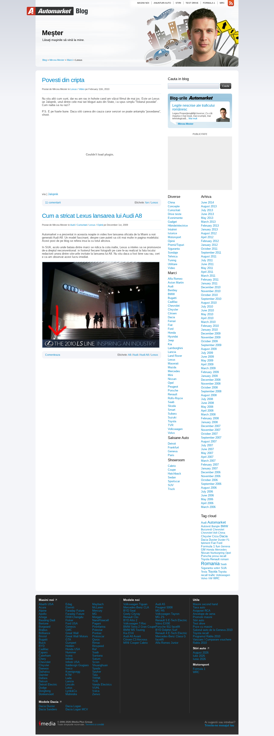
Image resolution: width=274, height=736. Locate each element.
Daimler (43, 674)
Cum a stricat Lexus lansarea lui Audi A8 (92, 215)
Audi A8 (144, 354)
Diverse (174, 197)
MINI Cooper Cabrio (135, 642)
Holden (70, 646)
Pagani (96, 623)
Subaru (172, 413)
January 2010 (209, 329)
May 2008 (207, 406)
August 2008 (209, 395)
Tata (95, 674)
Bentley (172, 290)
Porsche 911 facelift (167, 626)
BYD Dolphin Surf (166, 629)
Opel (171, 382)
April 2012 (207, 237)
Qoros (96, 639)
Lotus (69, 687)
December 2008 (210, 379)
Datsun (43, 681)
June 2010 (207, 310)
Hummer (71, 652)
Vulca (95, 691)
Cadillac (173, 301)
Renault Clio (130, 617)
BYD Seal (129, 610)
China (171, 202)
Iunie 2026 (199, 659)
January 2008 (209, 422)
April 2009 (207, 364)
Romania (210, 563)
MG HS (160, 610)
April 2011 (207, 271)
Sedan (172, 477)
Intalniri (172, 229)
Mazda (172, 367)
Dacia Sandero (48, 709)
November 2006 (210, 476)
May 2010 (207, 314)
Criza (215, 536)
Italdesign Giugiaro (77, 665)
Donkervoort (46, 694)
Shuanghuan (100, 665)
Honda (172, 332)
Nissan (172, 379)
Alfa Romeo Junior (166, 642)
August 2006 (209, 487)
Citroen (172, 313)
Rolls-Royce (175, 398)
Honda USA (73, 649)
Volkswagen (175, 429)
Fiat (170, 325)
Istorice (172, 233)
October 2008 (209, 387)
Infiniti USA (73, 662)
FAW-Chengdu (74, 617)
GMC (69, 629)
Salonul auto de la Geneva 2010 (212, 629)
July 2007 (207, 445)
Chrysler (173, 309)
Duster (222, 539)
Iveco (69, 668)
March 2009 (208, 368)
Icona (69, 655)
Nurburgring (217, 552)
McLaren (97, 607)
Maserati (173, 363)
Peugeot (173, 386)
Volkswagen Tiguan (135, 604)
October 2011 (209, 248)
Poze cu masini (202, 626)
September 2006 (211, 483)
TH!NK (96, 678)
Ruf (94, 649)
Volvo (171, 432)
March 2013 (208, 221)
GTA (68, 639)
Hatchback (174, 473)
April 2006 (207, 503)
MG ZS (159, 617)
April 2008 (207, 410)
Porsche (173, 390)
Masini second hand (205, 604)
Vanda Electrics (102, 684)
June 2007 (207, 449)
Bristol (43, 636)
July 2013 (207, 210)
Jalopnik (53, 194)
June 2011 (207, 264)
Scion (95, 662)
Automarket (51, 11)
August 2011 (208, 256)
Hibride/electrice (178, 225)
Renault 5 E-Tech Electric (171, 620)
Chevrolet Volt (209, 532)
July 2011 (207, 260)
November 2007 (210, 429)
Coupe (172, 469)
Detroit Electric (48, 684)
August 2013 (209, 206)
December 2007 (210, 426)
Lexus (73, 89)
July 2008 (207, 399)
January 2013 (209, 229)
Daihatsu (44, 671)
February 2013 (210, 225)
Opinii (100, 225)
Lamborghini (175, 348)
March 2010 (208, 322)
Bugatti (172, 298)
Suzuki (172, 417)
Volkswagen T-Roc (134, 623)
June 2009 (207, 356)
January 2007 (209, 468)
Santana (97, 655)
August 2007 (209, 441)
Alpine (42, 610)
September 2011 (211, 252)
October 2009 (209, 341)
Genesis (71, 626)
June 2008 (207, 403)
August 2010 (209, 302)
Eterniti (70, 607)
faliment (205, 543)
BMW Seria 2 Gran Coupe (139, 626)
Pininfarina (98, 626)
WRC (222, 3)
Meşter (52, 33)
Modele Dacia (48, 701)
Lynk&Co (71, 691)
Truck (171, 489)
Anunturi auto (162, 3)
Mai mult (192, 118)
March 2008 (208, 414)
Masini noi (143, 3)
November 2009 (210, 337)
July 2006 (207, 491)
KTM (68, 674)
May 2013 (207, 217)
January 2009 (209, 376)
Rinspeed (98, 646)
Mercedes (174, 371)
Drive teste (174, 214)
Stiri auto (198, 620)
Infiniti (69, 658)
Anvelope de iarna (204, 613)
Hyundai (173, 336)
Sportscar (174, 481)
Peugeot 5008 (164, 607)
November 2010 (210, 291)
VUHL (96, 687)
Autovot (206, 526)
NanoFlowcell (100, 620)
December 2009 (210, 333)
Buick (42, 642)
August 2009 (209, 349)
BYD (42, 646)
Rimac (96, 642)
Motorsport (174, 237)
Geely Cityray (131, 613)
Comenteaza (52, 354)
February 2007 (210, 464)
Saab (171, 402)
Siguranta (174, 248)
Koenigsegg (73, 671)
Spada (96, 668)
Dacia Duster (209, 539)
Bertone (43, 623)
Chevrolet (174, 305)
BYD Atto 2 (130, 620)
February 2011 (210, 279)
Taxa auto (199, 607)
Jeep (171, 340)
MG (94, 613)
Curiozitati (82, 225)
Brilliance (44, 633)
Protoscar (98, 636)
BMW (171, 294)
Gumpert (71, 642)
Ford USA (72, 623)
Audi (72, 225)
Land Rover (175, 355)
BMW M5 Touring (134, 629)
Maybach (98, 604)
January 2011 (209, 283)
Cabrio (172, 465)
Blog (81, 11)
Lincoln (70, 684)
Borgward (44, 626)
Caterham (45, 655)
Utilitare (172, 264)
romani (224, 559)
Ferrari (172, 321)
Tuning (172, 260)
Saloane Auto (178, 438)
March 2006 (208, 507)
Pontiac (97, 633)
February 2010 (210, 325)
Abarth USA (46, 604)
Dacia (171, 317)
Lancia (172, 352)
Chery (42, 658)
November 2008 (210, 383)
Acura (42, 607)
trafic (211, 575)
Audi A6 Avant (132, 636)
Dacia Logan (73, 706)
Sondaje (173, 252)
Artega (43, 617)
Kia (170, 344)
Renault (172, 394)
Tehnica (172, 256)
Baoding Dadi (47, 620)
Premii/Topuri (176, 244)
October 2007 (209, 433)
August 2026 (200, 652)
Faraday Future (75, 610)
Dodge (43, 687)
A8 (129, 354)
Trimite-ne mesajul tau (219, 725)
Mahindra (71, 694)
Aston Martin (176, 282)
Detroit (172, 443)
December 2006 (210, 472)
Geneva (172, 451)
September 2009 (211, 345)
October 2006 (209, 480)
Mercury (97, 610)
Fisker (69, 620)
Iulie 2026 (199, 655)
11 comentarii (53, 202)
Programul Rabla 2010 (206, 636)
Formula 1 (209, 3)
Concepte (174, 206)
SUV (171, 485)
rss (231, 3)
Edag (69, 604)
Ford (170, 328)
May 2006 (207, 499)
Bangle (215, 526)
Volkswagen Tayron (167, 613)
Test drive (192, 3)
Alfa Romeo (175, 278)
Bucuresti (206, 529)
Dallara (43, 678)
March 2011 (208, 275)
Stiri (178, 3)
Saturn (96, 658)
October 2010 (209, 295)
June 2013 (207, 214)
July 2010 (207, 306)
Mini (170, 375)
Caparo (43, 652)
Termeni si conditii (94, 724)
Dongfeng (45, 691)
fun (147, 202)
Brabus (43, 629)
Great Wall (72, 633)
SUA (224, 568)
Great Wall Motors (77, 636)
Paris (171, 455)
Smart (171, 409)
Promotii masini (202, 617)
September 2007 (211, 437)
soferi (217, 568)
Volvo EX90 (162, 623)
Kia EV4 (128, 633)
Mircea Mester (56, 60)
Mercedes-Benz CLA (136, 607)
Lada (68, 678)
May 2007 (207, 453)
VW (210, 578)
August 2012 (209, 233)
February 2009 (210, 372)
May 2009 (207, 360)
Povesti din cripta (63, 80)
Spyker (96, 671)
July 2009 (207, 352)
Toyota (172, 421)
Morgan (96, 617)
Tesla (204, 571)
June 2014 (207, 202)
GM (203, 549)
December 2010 (210, 287)
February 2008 (210, 418)
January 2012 (209, 244)
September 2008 (211, 391)
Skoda (172, 406)
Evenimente (175, 217)
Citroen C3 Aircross (135, 639)
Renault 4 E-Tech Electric (171, 633)
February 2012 (210, 241)
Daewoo (44, 668)
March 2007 (208, 460)
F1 (227, 539)
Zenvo (96, 694)
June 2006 (207, 495)
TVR (170, 425)
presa (215, 556)
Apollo (42, 613)
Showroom (176, 460)
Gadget (172, 221)
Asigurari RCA (201, 610)
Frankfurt (173, 447)
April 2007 (207, 456)
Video (82, 89)
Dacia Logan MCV (77, 709)
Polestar (97, 629)
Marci (70, 60)
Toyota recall (201, 633)
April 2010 (207, 318)
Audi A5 (160, 604)
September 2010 (211, 298)
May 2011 (207, 268)
